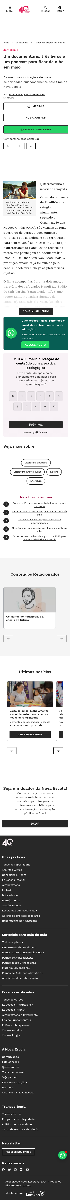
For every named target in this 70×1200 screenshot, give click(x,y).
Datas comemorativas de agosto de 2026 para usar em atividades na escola (35, 538)
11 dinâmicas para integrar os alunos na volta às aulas (36, 530)
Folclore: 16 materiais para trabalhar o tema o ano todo (36, 505)
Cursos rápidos (12, 1030)
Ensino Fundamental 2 (16, 1020)
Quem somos (10, 1067)
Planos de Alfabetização (17, 957)
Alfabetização (11, 885)
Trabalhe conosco (13, 1072)
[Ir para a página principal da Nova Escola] (24, 9)
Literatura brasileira (36, 462)
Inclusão (7, 890)
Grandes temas (12, 869)
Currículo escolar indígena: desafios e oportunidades (33, 521)
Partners (7, 1087)
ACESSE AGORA (35, 344)
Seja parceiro (10, 1077)
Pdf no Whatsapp (38, 129)
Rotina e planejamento (16, 1025)
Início (6, 42)
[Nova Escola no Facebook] (3, 1169)
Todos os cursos (12, 999)
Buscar (45, 10)
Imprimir (38, 106)
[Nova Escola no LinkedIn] (21, 1169)
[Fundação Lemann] (35, 1193)
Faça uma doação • (14, 1082)
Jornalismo (22, 42)
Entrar (60, 10)
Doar (35, 823)
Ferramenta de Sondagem (19, 947)
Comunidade (10, 1056)
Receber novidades (18, 1152)
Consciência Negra (14, 874)
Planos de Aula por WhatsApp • (22, 973)
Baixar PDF (38, 117)
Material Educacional (16, 967)
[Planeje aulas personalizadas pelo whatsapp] (62, 1155)
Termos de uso (12, 1114)
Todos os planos (12, 942)
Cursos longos (11, 1035)
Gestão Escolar (11, 905)
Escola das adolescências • (19, 910)
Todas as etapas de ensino (49, 42)
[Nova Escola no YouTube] (27, 1169)
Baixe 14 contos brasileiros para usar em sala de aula (36, 513)
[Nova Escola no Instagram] (15, 1169)
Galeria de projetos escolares (21, 915)
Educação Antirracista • (17, 1004)
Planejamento (11, 900)
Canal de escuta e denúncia (20, 1129)
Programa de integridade (18, 1119)
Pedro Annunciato (34, 94)
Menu (10, 10)
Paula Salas (16, 94)
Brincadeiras (10, 895)
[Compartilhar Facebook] (19, 146)
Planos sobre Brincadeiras (19, 962)
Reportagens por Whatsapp (20, 920)
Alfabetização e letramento (20, 1014)
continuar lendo (36, 311)
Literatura (35, 480)
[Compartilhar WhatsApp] (8, 146)
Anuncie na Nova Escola (18, 1092)
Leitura (54, 471)
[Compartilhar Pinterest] (31, 146)
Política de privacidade (17, 1124)
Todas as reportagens (16, 864)
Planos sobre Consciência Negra (23, 952)
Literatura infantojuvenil (27, 471)
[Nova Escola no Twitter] (9, 1169)
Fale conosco (10, 1061)
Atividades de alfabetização (20, 978)
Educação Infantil (13, 879)
